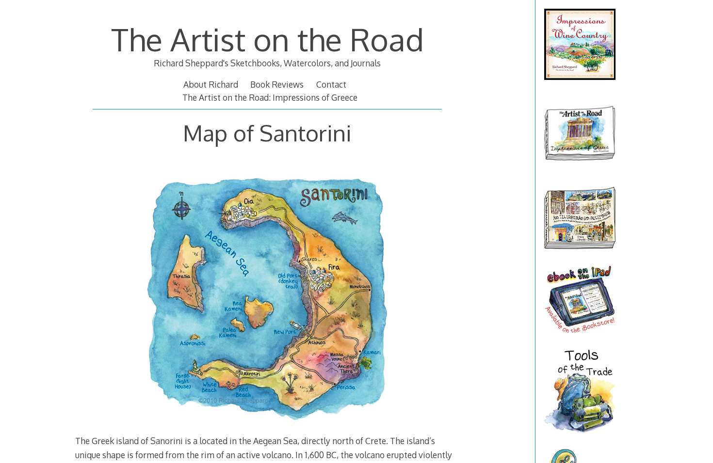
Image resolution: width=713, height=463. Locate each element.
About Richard (210, 84)
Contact (331, 84)
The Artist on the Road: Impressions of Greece (269, 97)
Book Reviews (277, 84)
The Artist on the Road (267, 39)
